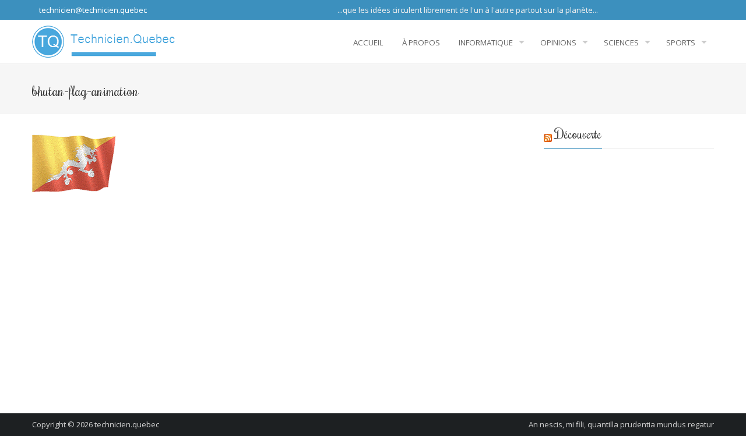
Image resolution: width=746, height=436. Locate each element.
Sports (680, 42)
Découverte (578, 133)
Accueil (368, 42)
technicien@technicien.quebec (92, 10)
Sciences (621, 42)
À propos (421, 42)
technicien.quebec (126, 424)
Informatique (486, 42)
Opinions (558, 42)
